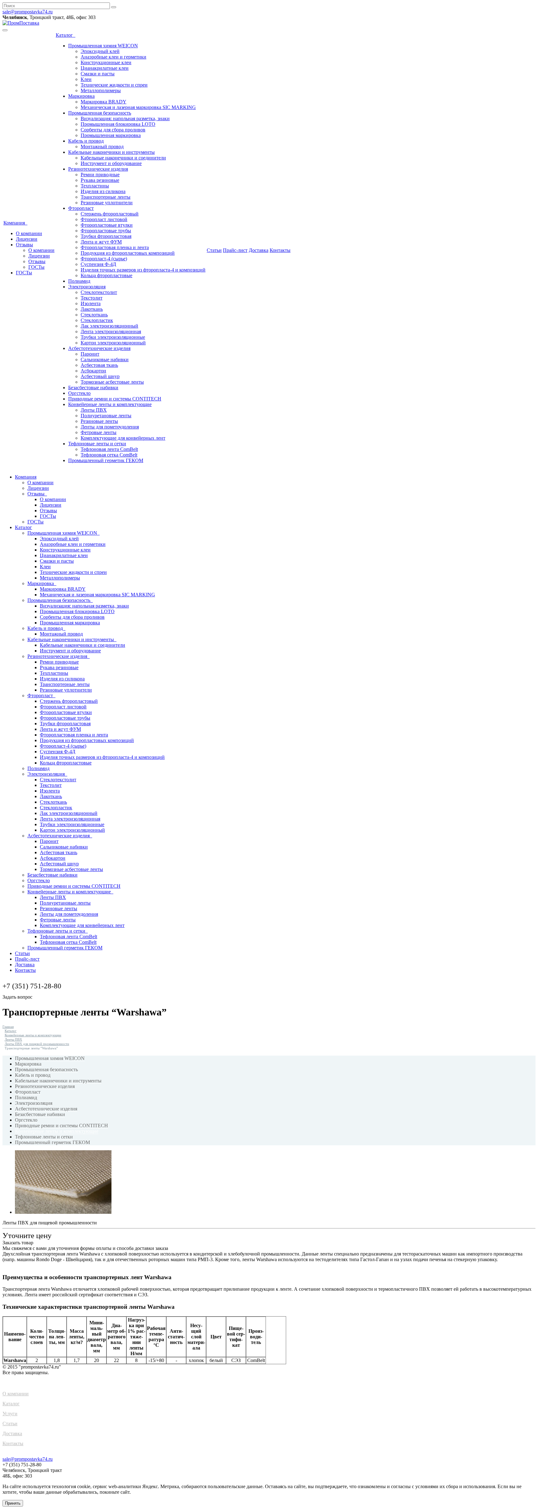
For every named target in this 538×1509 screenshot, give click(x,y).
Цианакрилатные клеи (105, 68)
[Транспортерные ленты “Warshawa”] (63, 1212)
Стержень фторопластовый (110, 213)
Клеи (86, 79)
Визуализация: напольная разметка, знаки (125, 118)
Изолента (91, 303)
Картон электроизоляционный (113, 342)
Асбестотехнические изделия (99, 348)
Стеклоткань (94, 314)
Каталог (65, 35)
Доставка (258, 250)
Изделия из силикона (103, 191)
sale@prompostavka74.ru (27, 11)
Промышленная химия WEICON (103, 45)
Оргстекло (79, 393)
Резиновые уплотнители (107, 202)
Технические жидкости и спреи (114, 85)
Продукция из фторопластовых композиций (128, 253)
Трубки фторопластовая (106, 236)
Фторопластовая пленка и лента (115, 247)
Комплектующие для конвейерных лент (123, 438)
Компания (15, 222)
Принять (13, 1503)
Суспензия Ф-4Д (98, 264)
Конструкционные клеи (106, 62)
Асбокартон (93, 370)
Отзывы (24, 244)
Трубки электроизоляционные (113, 337)
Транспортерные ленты (105, 197)
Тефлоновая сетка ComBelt (109, 454)
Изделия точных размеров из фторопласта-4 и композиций (143, 269)
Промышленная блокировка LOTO (118, 124)
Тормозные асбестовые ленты (112, 382)
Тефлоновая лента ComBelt (109, 449)
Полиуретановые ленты (106, 415)
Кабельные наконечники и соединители (123, 157)
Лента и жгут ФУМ (101, 241)
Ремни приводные (100, 174)
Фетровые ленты (98, 432)
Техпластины (95, 185)
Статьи (214, 250)
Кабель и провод (86, 141)
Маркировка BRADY (103, 101)
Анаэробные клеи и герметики (113, 56)
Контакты (280, 250)
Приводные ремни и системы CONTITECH (114, 398)
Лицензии (26, 239)
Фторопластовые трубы (106, 230)
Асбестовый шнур (100, 376)
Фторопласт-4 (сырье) (104, 258)
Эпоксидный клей (100, 51)
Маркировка (81, 96)
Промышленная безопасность (99, 113)
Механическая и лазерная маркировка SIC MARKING (138, 107)
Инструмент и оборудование (111, 163)
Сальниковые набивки (105, 359)
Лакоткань (92, 309)
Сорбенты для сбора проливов (113, 129)
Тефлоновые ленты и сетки (97, 443)
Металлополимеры (101, 90)
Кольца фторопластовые (106, 275)
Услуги (9, 1413)
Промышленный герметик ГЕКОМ (105, 460)
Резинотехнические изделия (98, 169)
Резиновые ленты (99, 421)
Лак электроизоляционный (109, 326)
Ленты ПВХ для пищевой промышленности (37, 1044)
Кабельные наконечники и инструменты (111, 152)
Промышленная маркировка (111, 135)
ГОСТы (36, 267)
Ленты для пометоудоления (110, 426)
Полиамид (79, 281)
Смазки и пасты (98, 73)
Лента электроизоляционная (111, 331)
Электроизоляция (87, 286)
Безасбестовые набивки (93, 387)
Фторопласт (81, 208)
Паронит (90, 354)
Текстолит (91, 297)
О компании (29, 233)
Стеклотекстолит (99, 292)
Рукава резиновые (100, 180)
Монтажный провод (102, 146)
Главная (8, 1027)
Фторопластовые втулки (107, 225)
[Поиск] (113, 7)
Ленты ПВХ (94, 410)
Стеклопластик (97, 320)
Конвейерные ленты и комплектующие (110, 404)
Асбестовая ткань (99, 365)
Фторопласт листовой (104, 219)
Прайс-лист (235, 250)
